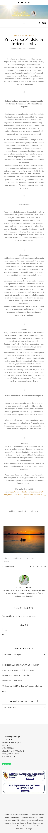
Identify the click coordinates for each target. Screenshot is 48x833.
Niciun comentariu (29, 48)
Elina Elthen (9, 567)
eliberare (7, 558)
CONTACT (7, 739)
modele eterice (19, 558)
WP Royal (29, 829)
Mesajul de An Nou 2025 (12, 680)
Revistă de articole (24, 35)
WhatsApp (6, 764)
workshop (7, 561)
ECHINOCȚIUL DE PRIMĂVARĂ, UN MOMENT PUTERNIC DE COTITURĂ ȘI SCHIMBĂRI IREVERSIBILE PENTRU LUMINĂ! (20, 670)
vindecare (30, 558)
